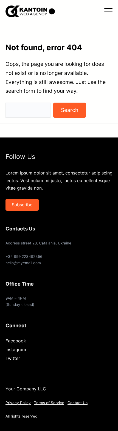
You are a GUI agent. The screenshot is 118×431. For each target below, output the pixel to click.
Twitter (12, 358)
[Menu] (108, 10)
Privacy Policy (18, 403)
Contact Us (78, 403)
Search (69, 110)
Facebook (15, 340)
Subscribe (22, 204)
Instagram (15, 349)
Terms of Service (49, 403)
